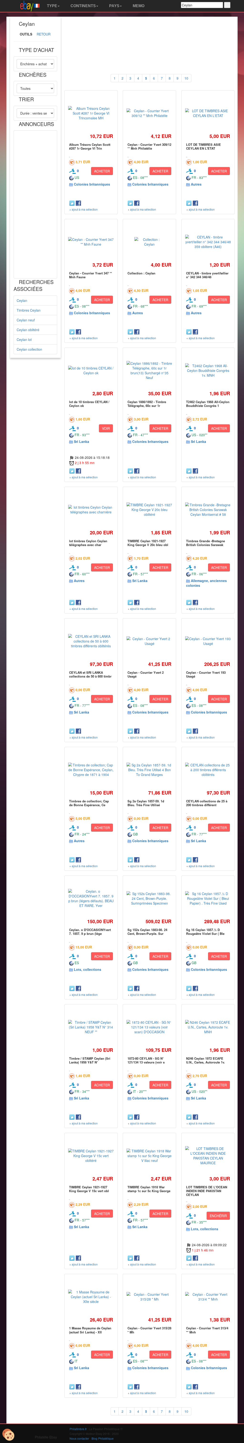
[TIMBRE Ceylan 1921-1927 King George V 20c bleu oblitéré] (149, 509)
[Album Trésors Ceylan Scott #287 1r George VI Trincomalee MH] (91, 113)
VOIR (106, 428)
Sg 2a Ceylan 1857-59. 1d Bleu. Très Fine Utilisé (145, 803)
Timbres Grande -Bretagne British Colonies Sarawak (205, 543)
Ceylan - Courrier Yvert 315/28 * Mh (149, 1330)
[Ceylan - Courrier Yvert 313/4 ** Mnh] (208, 1296)
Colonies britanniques (92, 184)
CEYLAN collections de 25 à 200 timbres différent (206, 803)
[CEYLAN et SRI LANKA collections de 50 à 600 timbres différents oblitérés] (91, 641)
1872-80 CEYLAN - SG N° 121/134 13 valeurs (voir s (146, 1060)
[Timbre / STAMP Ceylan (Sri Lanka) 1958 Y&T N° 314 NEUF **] (91, 1027)
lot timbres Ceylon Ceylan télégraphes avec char (88, 543)
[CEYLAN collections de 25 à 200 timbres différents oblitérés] (208, 770)
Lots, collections (87, 969)
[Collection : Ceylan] (149, 242)
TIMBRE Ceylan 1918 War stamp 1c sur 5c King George (148, 1189)
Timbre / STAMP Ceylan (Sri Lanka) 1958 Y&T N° (89, 1060)
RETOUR (44, 34)
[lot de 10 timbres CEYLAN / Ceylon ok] (91, 370)
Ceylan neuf (26, 320)
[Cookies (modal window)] (8, 1435)
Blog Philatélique (103, 1438)
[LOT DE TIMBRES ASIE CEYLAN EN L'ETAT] (208, 113)
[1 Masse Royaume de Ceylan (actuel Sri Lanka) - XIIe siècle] (91, 1297)
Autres (196, 184)
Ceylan (22, 300)
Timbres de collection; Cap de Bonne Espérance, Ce (89, 803)
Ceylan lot (24, 339)
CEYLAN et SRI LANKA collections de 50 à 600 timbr (90, 674)
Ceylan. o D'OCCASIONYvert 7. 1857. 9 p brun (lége (90, 931)
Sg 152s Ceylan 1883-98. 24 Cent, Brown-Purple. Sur (147, 931)
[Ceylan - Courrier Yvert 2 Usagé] (149, 641)
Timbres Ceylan (29, 310)
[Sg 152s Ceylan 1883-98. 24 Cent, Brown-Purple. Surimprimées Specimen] (149, 898)
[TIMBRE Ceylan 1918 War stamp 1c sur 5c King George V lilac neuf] (149, 1156)
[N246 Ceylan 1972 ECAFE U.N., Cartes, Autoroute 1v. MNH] (208, 1027)
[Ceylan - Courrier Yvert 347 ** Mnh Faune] (91, 242)
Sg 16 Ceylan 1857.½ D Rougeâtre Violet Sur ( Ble (205, 931)
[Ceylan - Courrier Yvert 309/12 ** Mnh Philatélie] (149, 113)
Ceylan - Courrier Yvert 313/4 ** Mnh (207, 1330)
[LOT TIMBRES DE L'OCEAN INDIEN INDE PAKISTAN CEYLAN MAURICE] (208, 1155)
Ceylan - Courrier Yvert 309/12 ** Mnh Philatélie (149, 146)
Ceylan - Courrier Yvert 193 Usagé (206, 674)
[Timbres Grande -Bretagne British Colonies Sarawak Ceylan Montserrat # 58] (208, 509)
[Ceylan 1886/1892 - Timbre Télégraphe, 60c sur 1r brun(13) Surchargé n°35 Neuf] (149, 370)
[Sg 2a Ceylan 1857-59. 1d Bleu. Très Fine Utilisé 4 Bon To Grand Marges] (149, 770)
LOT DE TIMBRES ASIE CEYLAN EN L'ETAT (203, 146)
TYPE (51, 6)
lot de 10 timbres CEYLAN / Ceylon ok (89, 404)
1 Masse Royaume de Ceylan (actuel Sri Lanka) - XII (90, 1330)
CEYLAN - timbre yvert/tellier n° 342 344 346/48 (207, 275)
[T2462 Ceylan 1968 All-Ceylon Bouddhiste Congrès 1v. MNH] (208, 370)
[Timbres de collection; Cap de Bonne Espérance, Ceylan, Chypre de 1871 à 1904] (91, 770)
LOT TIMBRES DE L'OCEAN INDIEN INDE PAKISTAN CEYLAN (206, 1191)
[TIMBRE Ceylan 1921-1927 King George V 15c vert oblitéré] (91, 1156)
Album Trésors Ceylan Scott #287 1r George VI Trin (89, 146)
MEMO (138, 6)
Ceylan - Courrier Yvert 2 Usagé (145, 674)
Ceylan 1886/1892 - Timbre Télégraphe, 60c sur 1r (146, 404)
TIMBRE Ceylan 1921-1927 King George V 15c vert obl (89, 1189)
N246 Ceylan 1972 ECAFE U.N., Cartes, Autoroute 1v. (205, 1060)
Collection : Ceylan (141, 273)
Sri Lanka (81, 441)
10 (186, 78)
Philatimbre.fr (78, 1429)
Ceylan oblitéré (28, 329)
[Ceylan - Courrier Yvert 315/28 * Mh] (149, 1296)
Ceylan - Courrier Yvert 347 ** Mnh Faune (90, 275)
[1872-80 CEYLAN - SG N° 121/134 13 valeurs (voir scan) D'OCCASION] (149, 1027)
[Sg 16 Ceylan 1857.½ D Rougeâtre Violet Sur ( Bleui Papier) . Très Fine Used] (208, 898)
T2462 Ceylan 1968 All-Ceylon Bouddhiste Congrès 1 (207, 404)
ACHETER (102, 171)
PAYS (113, 6)
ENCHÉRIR (218, 1215)
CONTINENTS (83, 6)
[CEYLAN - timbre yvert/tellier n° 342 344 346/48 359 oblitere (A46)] (208, 242)
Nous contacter (79, 1438)
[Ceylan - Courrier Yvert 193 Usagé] (208, 641)
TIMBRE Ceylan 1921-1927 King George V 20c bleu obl (147, 543)
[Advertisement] (35, 204)
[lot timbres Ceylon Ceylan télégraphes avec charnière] (91, 509)
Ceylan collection (29, 349)
